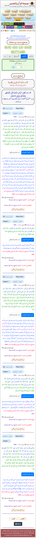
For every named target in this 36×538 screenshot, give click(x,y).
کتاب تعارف (28, 47)
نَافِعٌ (14, 450)
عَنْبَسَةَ (16, 384)
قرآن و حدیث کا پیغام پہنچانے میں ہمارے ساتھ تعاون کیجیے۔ (18, 38)
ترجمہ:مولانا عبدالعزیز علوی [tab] (15, 152)
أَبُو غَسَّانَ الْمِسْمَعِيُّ (26, 228)
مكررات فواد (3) (7, 108)
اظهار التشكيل (17, 113)
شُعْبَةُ (6, 288)
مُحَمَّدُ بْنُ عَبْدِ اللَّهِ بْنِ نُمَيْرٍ (24, 120)
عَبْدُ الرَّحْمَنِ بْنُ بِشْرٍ (25, 378)
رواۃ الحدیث (7, 47)
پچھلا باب (22, 519)
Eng (34, 30)
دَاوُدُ (4, 228)
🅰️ (6, 31)
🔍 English (6, 113)
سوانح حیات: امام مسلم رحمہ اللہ (18, 52)
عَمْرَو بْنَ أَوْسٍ (27, 384)
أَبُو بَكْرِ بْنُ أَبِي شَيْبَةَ (25, 453)
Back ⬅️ (18, 524)
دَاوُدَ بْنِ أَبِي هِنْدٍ (25, 123)
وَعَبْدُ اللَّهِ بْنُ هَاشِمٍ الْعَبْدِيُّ (13, 378)
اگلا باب (13, 519)
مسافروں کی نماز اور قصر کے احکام (18, 85)
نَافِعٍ (31, 456)
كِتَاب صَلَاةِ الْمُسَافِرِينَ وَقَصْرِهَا (18, 82)
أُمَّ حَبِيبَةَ (17, 129)
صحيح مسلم (18, 76)
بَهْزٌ (30, 381)
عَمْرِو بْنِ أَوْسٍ (20, 291)
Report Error (19, 108)
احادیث (15, 47)
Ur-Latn (29, 30)
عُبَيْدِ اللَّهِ (24, 450)
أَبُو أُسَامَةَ (14, 453)
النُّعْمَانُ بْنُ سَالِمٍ (15, 381)
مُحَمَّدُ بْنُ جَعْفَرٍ (16, 288)
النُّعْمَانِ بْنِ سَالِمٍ (14, 123)
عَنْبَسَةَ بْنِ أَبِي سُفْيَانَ (8, 291)
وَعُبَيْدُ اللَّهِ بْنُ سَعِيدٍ (18, 448)
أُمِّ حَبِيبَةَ (30, 294)
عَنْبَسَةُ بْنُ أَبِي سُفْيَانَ (20, 126)
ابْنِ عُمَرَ (8, 450)
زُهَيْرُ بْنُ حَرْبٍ (26, 448)
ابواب (21, 47)
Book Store (22, 30)
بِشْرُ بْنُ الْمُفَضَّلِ (13, 228)
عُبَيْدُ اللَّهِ (5, 453)
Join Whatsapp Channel (18, 36)
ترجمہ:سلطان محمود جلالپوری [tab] (27, 152)
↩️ (1, 31)
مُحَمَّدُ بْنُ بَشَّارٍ (27, 288)
